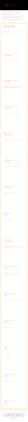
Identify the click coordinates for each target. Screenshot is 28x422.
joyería (13, 14)
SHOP (12, 11)
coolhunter (17, 19)
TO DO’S (23, 11)
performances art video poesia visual (7, 14)
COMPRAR (6, 268)
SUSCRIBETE (21, 19)
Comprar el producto (8, 55)
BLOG (2, 11)
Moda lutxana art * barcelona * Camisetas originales (9, 19)
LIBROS (6, 11)
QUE (21, 11)
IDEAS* (19, 11)
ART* (4, 11)
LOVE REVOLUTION (16, 11)
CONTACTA (10, 11)
